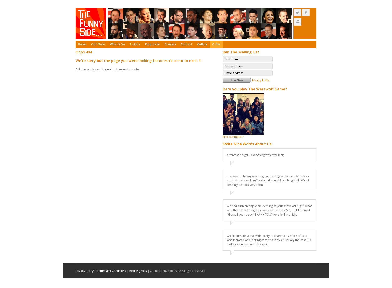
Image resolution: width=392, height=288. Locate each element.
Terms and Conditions (111, 271)
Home (82, 44)
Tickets (135, 44)
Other (216, 44)
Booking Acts (138, 271)
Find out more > (233, 137)
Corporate (152, 44)
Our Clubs (98, 44)
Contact (186, 44)
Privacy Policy (261, 80)
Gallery (202, 44)
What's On (117, 44)
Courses (170, 44)
